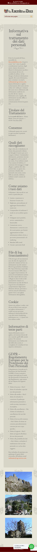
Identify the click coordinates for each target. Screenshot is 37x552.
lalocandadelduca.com (15, 62)
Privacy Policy (18, 549)
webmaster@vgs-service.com (17, 82)
